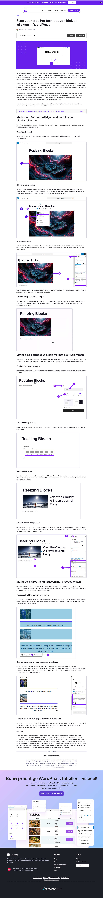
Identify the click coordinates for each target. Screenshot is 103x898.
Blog (55, 859)
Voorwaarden (37, 878)
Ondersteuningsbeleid (51, 880)
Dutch (81, 865)
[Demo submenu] (52, 10)
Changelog (57, 867)
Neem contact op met (60, 864)
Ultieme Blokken (33, 868)
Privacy (45, 878)
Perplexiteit (81, 35)
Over (55, 870)
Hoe (17, 15)
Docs (55, 862)
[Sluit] (101, 2)
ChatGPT (72, 35)
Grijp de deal (71, 2)
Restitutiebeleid (54, 878)
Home (43, 10)
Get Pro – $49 (74, 10)
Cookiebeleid (65, 878)
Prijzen (78, 859)
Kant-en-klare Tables (81, 862)
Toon (82, 111)
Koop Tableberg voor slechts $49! (51, 793)
